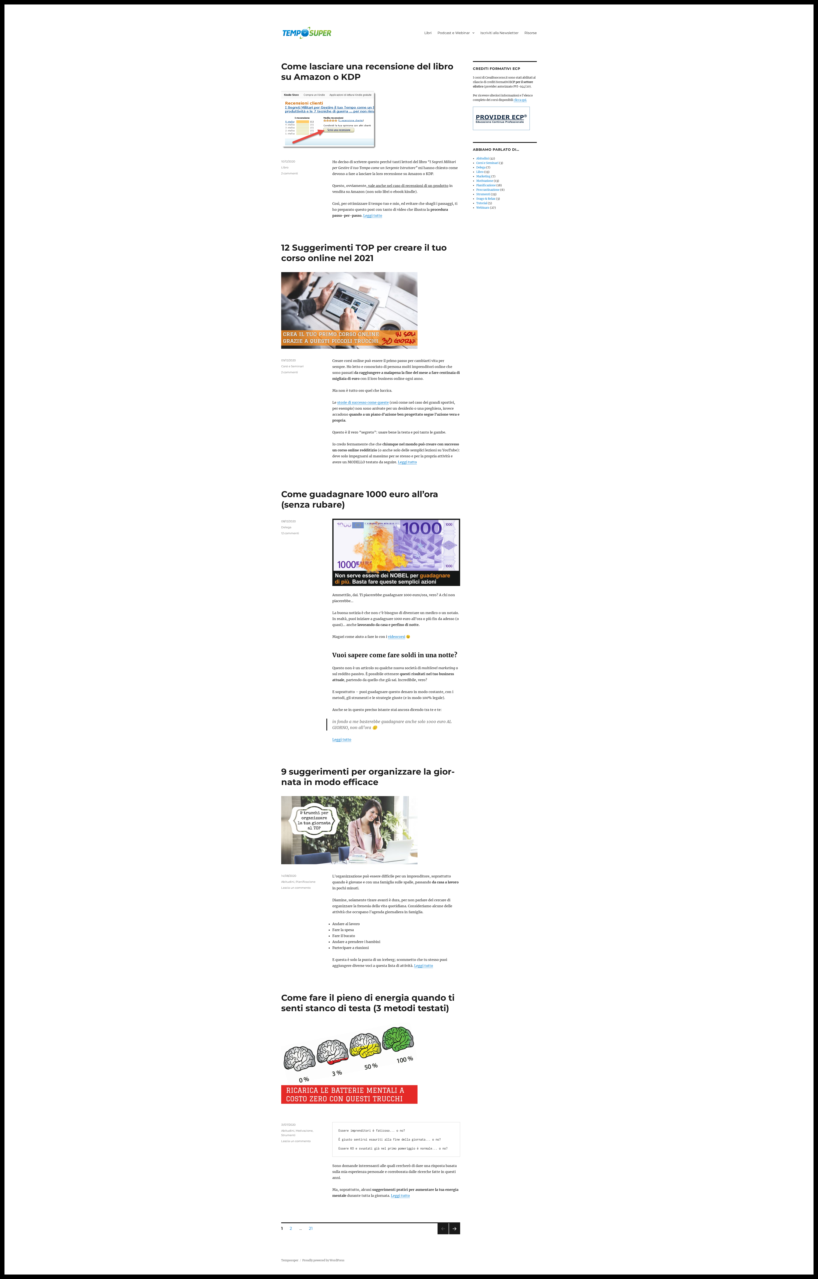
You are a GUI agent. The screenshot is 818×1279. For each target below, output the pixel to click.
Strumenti (288, 1135)
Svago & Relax (485, 199)
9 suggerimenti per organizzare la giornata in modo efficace (368, 776)
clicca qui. (520, 100)
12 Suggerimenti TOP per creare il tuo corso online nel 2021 (364, 252)
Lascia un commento (296, 887)
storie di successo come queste (363, 402)
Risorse (530, 33)
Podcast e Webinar (454, 33)
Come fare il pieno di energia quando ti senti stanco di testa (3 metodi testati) (368, 1002)
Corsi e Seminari (292, 366)
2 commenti (289, 173)
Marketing (483, 176)
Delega (286, 527)
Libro (284, 167)
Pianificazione (305, 881)
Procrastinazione (488, 190)
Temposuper (289, 1260)
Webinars (482, 208)
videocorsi (396, 636)
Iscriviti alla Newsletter (499, 33)
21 (312, 1228)
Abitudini (287, 881)
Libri (428, 33)
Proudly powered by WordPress (323, 1260)
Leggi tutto (372, 215)
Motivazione (304, 1130)
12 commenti (290, 533)
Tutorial (481, 203)
